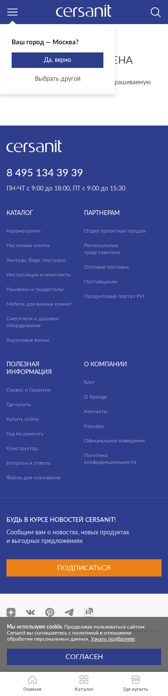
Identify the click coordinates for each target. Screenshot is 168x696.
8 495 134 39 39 (44, 173)
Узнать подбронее (112, 638)
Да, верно (57, 60)
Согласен (84, 656)
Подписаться (84, 567)
